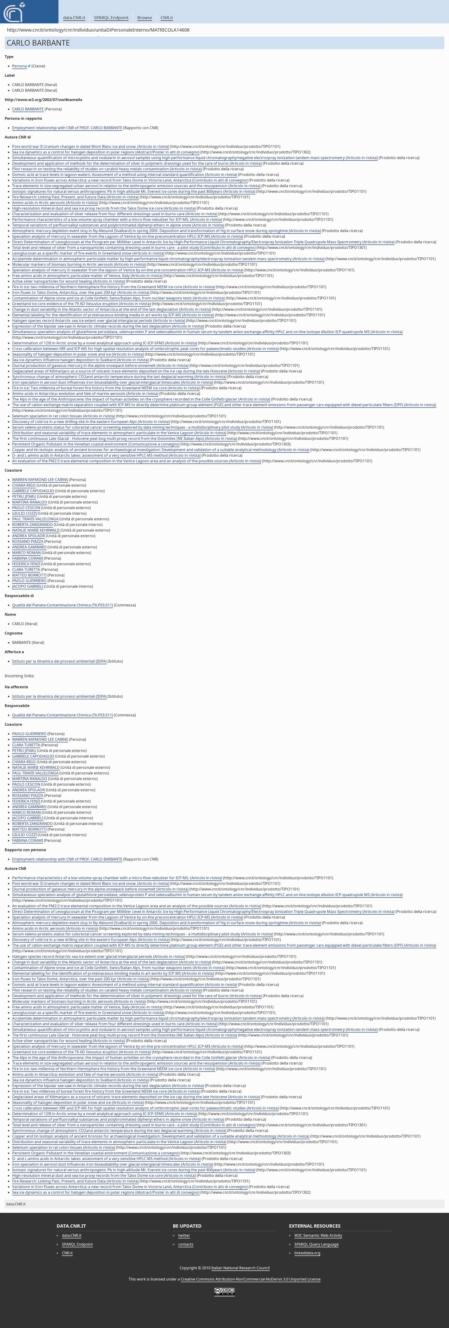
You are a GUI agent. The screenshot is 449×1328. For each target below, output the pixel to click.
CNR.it (167, 17)
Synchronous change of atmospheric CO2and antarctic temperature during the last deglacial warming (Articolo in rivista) (119, 376)
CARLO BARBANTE (28, 109)
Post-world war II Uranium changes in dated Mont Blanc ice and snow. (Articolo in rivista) (90, 146)
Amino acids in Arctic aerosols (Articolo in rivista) (55, 202)
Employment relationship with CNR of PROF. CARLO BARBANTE (67, 127)
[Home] (29, 11)
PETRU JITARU (24, 496)
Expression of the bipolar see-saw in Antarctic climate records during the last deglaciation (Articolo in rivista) (108, 326)
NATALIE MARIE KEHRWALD (36, 530)
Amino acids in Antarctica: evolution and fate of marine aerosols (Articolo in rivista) (85, 393)
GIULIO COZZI (24, 513)
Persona (19, 66)
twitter (184, 1235)
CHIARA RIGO (24, 485)
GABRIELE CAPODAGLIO (33, 490)
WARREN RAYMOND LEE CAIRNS (40, 479)
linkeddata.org (307, 1252)
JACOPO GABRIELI (27, 586)
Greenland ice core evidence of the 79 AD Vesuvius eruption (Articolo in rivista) (81, 303)
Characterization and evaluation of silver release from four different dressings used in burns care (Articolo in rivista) (114, 213)
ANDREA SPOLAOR (28, 535)
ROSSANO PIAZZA (27, 541)
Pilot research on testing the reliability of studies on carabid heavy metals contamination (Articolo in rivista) (107, 168)
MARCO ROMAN (26, 552)
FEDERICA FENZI (26, 563)
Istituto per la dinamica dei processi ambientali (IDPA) (59, 661)
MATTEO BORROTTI (29, 575)
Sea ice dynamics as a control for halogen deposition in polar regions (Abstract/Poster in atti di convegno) (105, 152)
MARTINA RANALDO (29, 502)
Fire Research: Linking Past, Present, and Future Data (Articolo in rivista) (75, 197)
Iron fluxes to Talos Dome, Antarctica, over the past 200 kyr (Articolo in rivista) (80, 292)
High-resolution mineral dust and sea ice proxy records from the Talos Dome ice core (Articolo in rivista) (104, 208)
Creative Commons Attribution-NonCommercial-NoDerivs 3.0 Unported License (251, 1279)
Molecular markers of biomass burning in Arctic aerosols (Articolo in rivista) (79, 264)
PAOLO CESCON (26, 507)
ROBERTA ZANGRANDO (32, 524)
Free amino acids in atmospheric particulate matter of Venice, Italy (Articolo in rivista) (87, 275)
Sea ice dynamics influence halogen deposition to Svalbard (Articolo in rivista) (80, 359)
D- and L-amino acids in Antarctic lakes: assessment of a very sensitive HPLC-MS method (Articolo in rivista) (106, 455)
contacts (185, 1244)
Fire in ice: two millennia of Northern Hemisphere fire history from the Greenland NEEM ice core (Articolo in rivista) (113, 286)
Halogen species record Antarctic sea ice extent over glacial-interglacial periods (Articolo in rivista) (98, 320)
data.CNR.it (74, 17)
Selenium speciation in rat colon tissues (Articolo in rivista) (63, 416)
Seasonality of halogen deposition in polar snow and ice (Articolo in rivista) (78, 354)
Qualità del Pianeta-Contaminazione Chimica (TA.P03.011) (62, 605)
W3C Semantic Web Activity (318, 1235)
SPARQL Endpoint (111, 17)
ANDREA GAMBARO (29, 547)
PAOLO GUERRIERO (29, 580)
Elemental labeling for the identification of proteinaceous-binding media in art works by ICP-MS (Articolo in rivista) (113, 314)
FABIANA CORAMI (27, 558)
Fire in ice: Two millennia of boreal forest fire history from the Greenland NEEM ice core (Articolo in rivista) (106, 387)
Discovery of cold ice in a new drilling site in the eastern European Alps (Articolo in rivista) (91, 421)
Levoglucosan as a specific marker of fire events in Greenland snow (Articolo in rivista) (88, 253)
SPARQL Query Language (316, 1244)
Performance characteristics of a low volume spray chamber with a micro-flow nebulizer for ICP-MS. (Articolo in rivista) (117, 219)
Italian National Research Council (240, 1267)
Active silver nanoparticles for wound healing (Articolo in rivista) (68, 281)
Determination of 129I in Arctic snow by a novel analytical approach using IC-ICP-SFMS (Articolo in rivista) (104, 343)
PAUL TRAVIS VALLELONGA (35, 519)
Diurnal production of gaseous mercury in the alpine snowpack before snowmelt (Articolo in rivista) (100, 365)
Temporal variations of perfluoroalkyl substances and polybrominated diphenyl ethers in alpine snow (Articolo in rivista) (118, 225)
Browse (144, 17)
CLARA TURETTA (26, 569)
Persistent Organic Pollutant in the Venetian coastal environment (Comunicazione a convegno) (96, 444)
